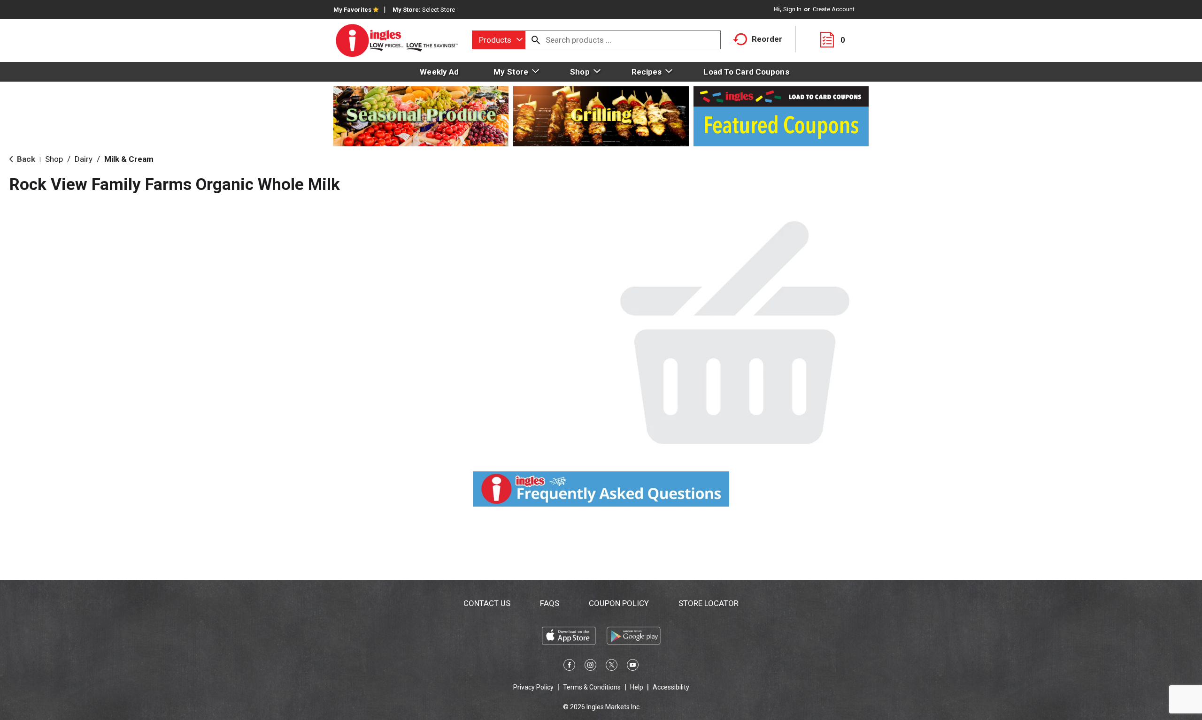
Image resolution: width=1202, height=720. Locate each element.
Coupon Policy (619, 603)
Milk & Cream (129, 159)
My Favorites (352, 9)
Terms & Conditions (592, 687)
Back (25, 159)
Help (636, 687)
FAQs (549, 603)
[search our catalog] (535, 39)
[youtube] (633, 666)
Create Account (834, 9)
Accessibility (671, 687)
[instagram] (590, 666)
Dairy (83, 159)
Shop (54, 159)
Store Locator (708, 603)
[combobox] (498, 39)
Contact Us (486, 603)
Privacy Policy (533, 687)
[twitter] (611, 666)
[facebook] (569, 666)
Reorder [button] (767, 39)
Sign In (792, 9)
